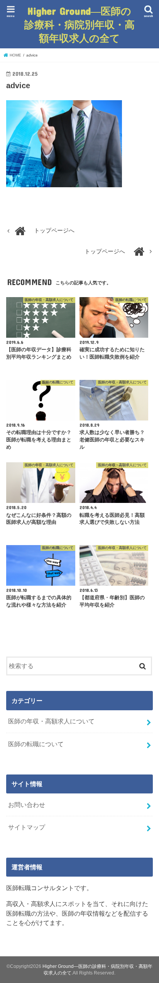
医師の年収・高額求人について (51, 721)
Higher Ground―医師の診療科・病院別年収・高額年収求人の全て (79, 24)
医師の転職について (36, 743)
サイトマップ (26, 827)
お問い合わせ (26, 804)
